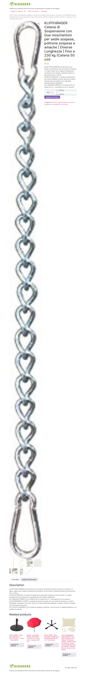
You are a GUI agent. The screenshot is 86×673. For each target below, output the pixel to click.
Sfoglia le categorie (17, 11)
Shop (15, 15)
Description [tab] (15, 579)
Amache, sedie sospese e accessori (51, 15)
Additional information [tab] (29, 579)
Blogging (44, 11)
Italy (52, 92)
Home (11, 15)
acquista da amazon (52, 97)
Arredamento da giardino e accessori (28, 15)
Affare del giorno (33, 11)
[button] (38, 23)
